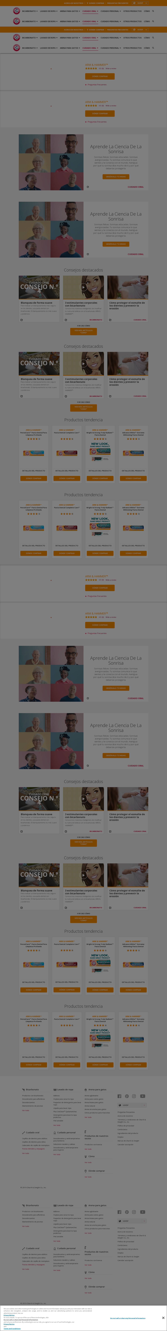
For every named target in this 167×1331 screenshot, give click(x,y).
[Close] (163, 1317)
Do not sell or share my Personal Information (127, 1318)
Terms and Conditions (12, 1329)
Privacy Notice (9, 1315)
